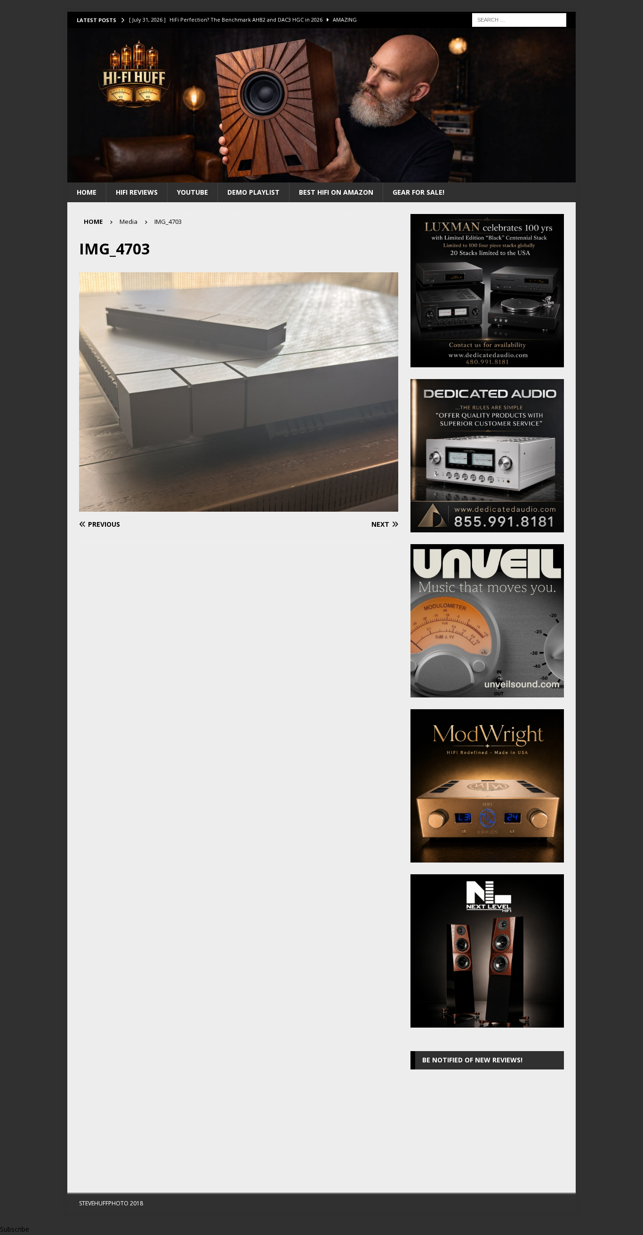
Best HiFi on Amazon (336, 192)
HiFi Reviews (137, 192)
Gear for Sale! (418, 192)
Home (86, 192)
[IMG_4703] (238, 506)
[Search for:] (519, 19)
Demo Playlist (253, 192)
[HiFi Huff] (321, 176)
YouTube (192, 192)
